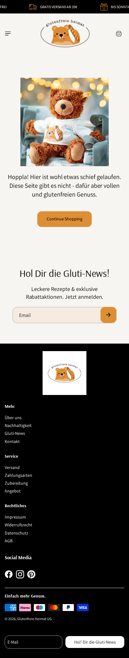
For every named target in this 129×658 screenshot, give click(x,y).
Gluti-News (15, 433)
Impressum (15, 517)
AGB (9, 541)
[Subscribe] (108, 315)
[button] (8, 33)
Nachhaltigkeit (18, 425)
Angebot (13, 491)
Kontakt (12, 441)
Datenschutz (16, 533)
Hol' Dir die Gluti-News (95, 642)
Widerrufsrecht (18, 525)
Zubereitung (16, 483)
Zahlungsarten (18, 475)
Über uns (13, 417)
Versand (12, 467)
